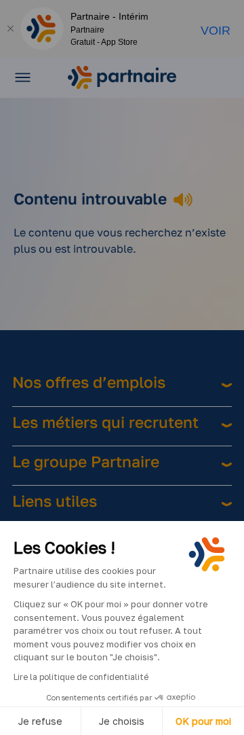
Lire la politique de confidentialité (81, 677)
